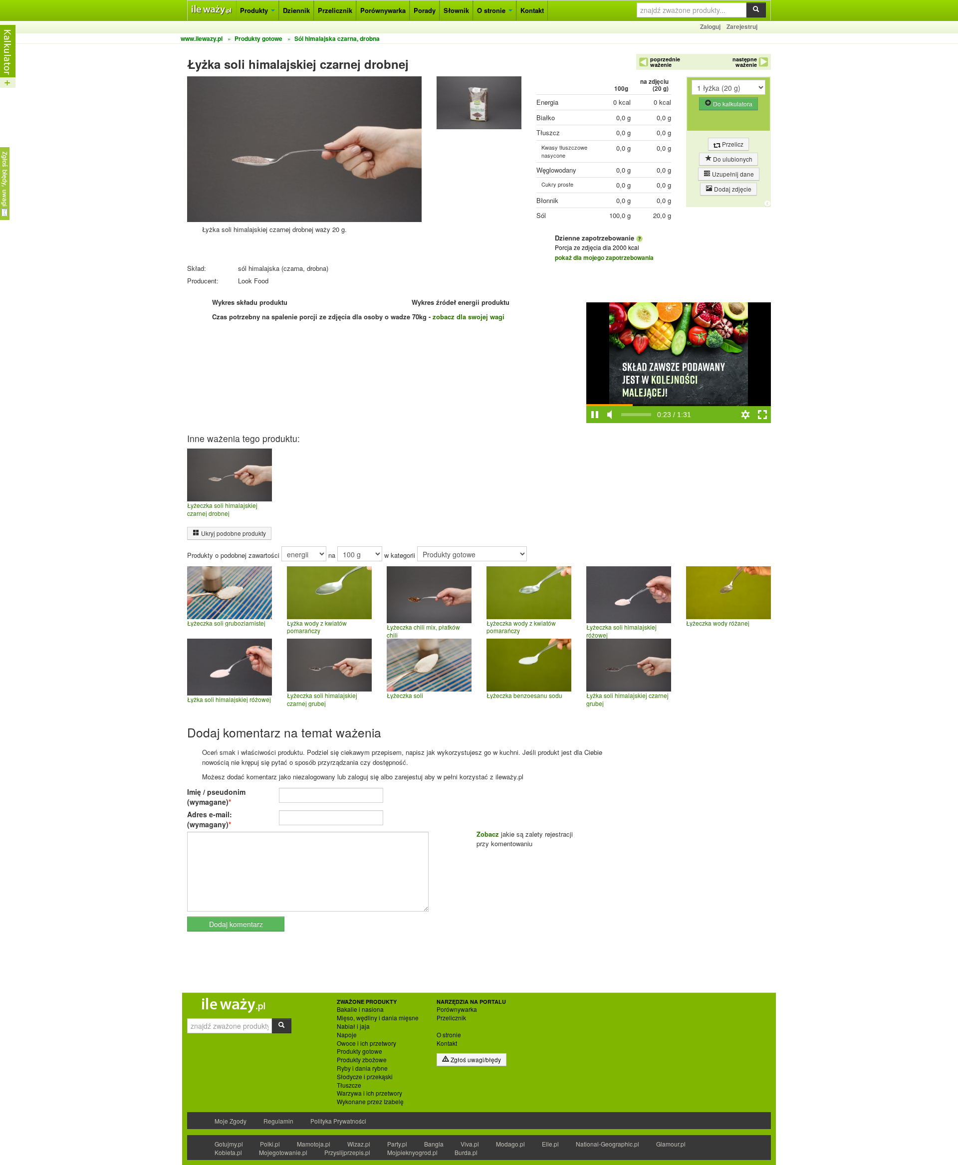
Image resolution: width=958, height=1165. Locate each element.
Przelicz (731, 144)
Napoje (347, 1035)
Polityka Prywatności (338, 1121)
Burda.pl (466, 1152)
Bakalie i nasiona (360, 1009)
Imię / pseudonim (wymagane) (216, 797)
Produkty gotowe (359, 1051)
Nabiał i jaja (353, 1026)
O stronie (492, 10)
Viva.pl (470, 1144)
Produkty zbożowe (362, 1060)
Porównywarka (383, 10)
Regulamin (278, 1121)
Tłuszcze (349, 1085)
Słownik (456, 10)
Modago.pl (510, 1144)
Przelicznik (335, 10)
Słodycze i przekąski (365, 1077)
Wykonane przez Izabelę (370, 1102)
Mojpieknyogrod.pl (412, 1152)
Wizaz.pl (358, 1144)
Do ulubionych (732, 159)
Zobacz (488, 834)
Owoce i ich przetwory (366, 1043)
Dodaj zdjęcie (732, 189)
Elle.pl (550, 1144)
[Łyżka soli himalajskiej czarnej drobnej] (479, 105)
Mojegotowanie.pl (283, 1152)
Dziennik (296, 10)
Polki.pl (270, 1144)
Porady (425, 10)
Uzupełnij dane (732, 174)
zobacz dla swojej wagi (468, 316)
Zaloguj (710, 26)
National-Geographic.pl (607, 1144)
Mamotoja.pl (313, 1144)
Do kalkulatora (732, 103)
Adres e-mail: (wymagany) (209, 819)
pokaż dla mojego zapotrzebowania (604, 257)
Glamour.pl (671, 1144)
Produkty (255, 10)
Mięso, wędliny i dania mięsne (378, 1018)
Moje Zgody (230, 1121)
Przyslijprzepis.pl (347, 1152)
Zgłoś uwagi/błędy (475, 1059)
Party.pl (397, 1144)
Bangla (434, 1144)
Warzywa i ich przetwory (369, 1093)
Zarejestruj (741, 26)
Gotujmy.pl (229, 1144)
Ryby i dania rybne (362, 1068)
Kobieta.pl (228, 1152)
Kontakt (532, 10)
